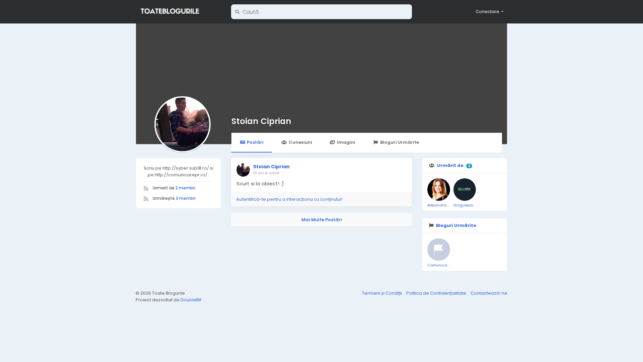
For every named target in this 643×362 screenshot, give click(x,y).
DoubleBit (191, 300)
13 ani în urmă (266, 173)
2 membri (185, 188)
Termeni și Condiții (382, 293)
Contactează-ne (489, 293)
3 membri (186, 198)
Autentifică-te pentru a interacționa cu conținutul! (289, 199)
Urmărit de (450, 165)
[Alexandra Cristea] (438, 189)
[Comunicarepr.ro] (438, 249)
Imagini (346, 142)
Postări (255, 142)
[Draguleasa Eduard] (464, 189)
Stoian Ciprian (261, 121)
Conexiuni (300, 142)
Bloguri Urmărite (399, 142)
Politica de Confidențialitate (436, 293)
